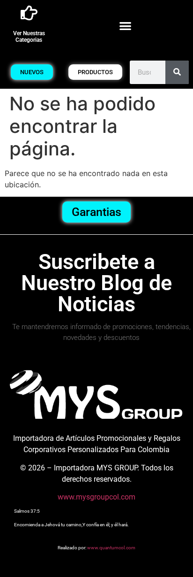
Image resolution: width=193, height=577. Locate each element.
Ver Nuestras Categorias (29, 36)
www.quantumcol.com (111, 547)
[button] (125, 25)
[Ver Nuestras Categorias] (29, 13)
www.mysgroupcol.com (96, 496)
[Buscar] (177, 72)
